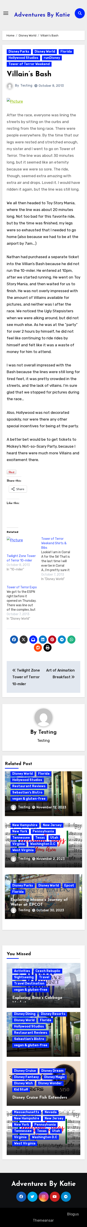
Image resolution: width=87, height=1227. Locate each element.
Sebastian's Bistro (27, 792)
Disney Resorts (53, 1014)
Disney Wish (23, 1083)
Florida (66, 51)
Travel (44, 977)
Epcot (69, 885)
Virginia (18, 844)
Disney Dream (52, 1071)
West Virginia (23, 850)
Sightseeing (24, 977)
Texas (40, 838)
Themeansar (43, 1220)
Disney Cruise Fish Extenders (39, 1098)
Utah (54, 838)
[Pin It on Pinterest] (11, 472)
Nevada (51, 1112)
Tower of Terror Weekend (29, 64)
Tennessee (21, 838)
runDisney (52, 58)
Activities (22, 971)
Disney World (45, 51)
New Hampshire (24, 825)
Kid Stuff (21, 1089)
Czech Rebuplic (47, 971)
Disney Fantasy (26, 1077)
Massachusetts (26, 1112)
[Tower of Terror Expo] (24, 603)
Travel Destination (29, 983)
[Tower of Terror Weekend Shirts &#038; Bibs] (58, 559)
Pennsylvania (43, 831)
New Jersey (52, 825)
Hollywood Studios (23, 58)
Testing (26, 85)
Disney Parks (18, 51)
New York (19, 831)
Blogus (73, 1214)
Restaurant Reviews (29, 786)
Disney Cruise (25, 1071)
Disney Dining (24, 1014)
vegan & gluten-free (29, 799)
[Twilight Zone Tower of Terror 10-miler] (22, 545)
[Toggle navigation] (5, 13)
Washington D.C (42, 844)
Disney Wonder (50, 1083)
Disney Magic (54, 1077)
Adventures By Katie (42, 15)
